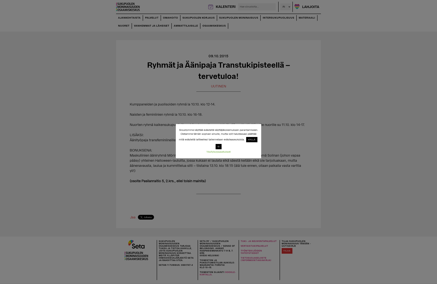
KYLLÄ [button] (251, 140)
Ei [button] (219, 146)
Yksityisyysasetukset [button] (218, 152)
